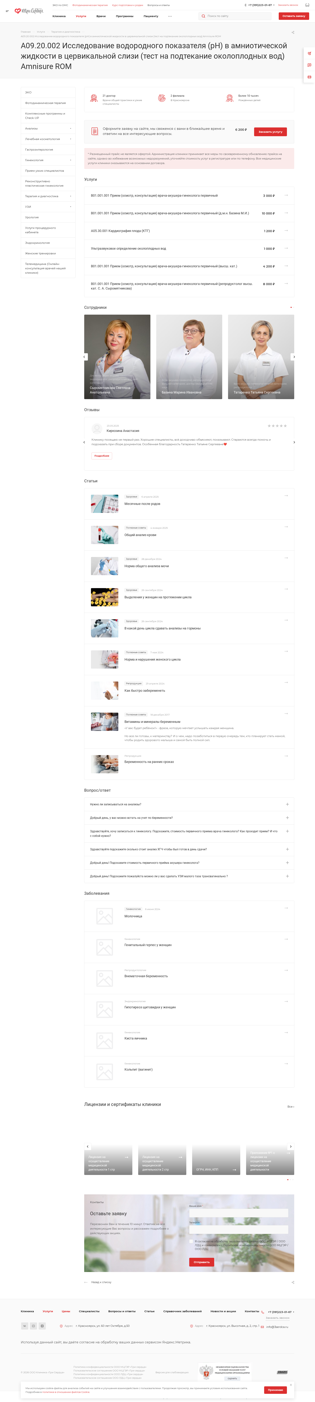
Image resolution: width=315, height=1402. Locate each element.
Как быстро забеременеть (145, 690)
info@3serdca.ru (277, 1327)
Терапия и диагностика (41, 196)
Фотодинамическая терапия (45, 103)
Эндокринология (37, 243)
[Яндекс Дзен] (42, 1326)
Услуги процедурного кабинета (40, 230)
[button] (291, 307)
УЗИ (28, 206)
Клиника (27, 1311)
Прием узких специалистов (44, 170)
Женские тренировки (40, 253)
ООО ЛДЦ (201, 1249)
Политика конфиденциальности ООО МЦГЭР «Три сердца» (109, 1366)
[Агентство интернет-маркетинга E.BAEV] (282, 1372)
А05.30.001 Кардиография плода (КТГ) (120, 231)
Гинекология (34, 160)
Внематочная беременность (146, 976)
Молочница (133, 916)
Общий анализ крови (140, 535)
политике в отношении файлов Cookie (66, 1392)
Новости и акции (223, 1311)
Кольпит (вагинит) (139, 1069)
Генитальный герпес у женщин (148, 945)
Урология (32, 217)
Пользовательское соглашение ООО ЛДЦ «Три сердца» (107, 1377)
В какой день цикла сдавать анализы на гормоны (163, 628)
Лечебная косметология (42, 139)
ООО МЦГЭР (267, 1241)
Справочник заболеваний (182, 1311)
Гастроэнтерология (39, 149)
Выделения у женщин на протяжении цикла (158, 597)
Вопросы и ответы (122, 1311)
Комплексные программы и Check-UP (45, 116)
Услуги (48, 1311)
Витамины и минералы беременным (152, 722)
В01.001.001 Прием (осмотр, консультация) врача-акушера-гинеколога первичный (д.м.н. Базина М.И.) (170, 213)
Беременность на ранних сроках (149, 762)
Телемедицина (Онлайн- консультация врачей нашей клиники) (45, 268)
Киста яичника (136, 1038)
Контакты (252, 1311)
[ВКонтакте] (24, 1326)
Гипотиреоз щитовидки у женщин (150, 1007)
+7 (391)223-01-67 (260, 5)
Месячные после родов (142, 504)
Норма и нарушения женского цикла (153, 659)
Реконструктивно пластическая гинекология (44, 183)
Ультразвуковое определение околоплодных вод (128, 248)
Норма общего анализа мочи (147, 566)
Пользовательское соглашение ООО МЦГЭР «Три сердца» (109, 1370)
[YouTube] (33, 1326)
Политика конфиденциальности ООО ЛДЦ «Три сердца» (108, 1374)
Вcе (290, 1106)
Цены (66, 1311)
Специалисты (89, 1311)
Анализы (31, 128)
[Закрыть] (291, 1385)
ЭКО (28, 92)
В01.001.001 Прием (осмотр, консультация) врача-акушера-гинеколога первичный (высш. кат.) (164, 266)
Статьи (149, 1311)
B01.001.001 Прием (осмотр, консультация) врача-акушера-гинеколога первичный (154, 195)
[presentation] (84, 360)
